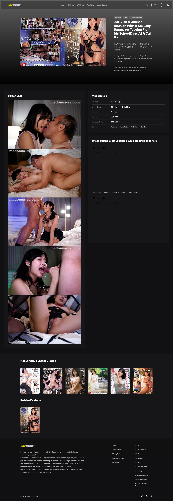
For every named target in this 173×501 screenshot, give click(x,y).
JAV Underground (141, 466)
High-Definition (123, 107)
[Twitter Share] (142, 496)
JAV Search (139, 458)
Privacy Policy (116, 454)
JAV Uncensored (140, 450)
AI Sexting (138, 471)
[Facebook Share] (147, 496)
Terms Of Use (116, 450)
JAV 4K (137, 445)
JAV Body (138, 462)
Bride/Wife (124, 127)
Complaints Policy (118, 458)
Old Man (143, 127)
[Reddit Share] (152, 496)
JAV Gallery (139, 454)
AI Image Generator (141, 475)
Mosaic (113, 107)
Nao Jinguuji (115, 102)
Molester (134, 127)
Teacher (114, 127)
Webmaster (116, 462)
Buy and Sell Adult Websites (141, 485)
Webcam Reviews (141, 479)
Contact (114, 445)
